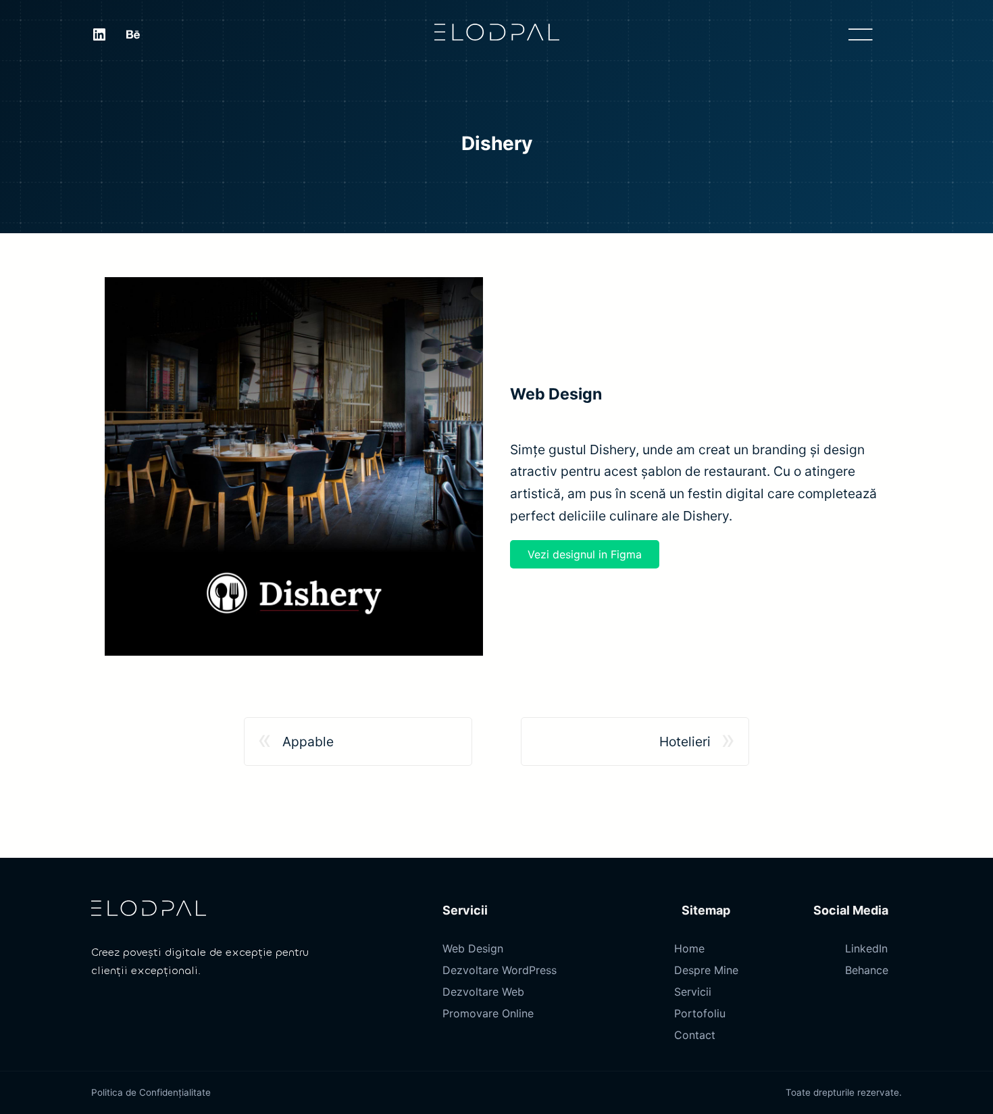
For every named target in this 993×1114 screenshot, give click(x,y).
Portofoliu (699, 1013)
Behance (866, 970)
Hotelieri (685, 741)
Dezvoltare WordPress (499, 970)
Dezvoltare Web (483, 991)
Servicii (692, 991)
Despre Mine (706, 970)
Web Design (472, 948)
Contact (694, 1035)
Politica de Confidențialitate (151, 1092)
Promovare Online (488, 1013)
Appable (308, 741)
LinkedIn (866, 948)
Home (689, 948)
